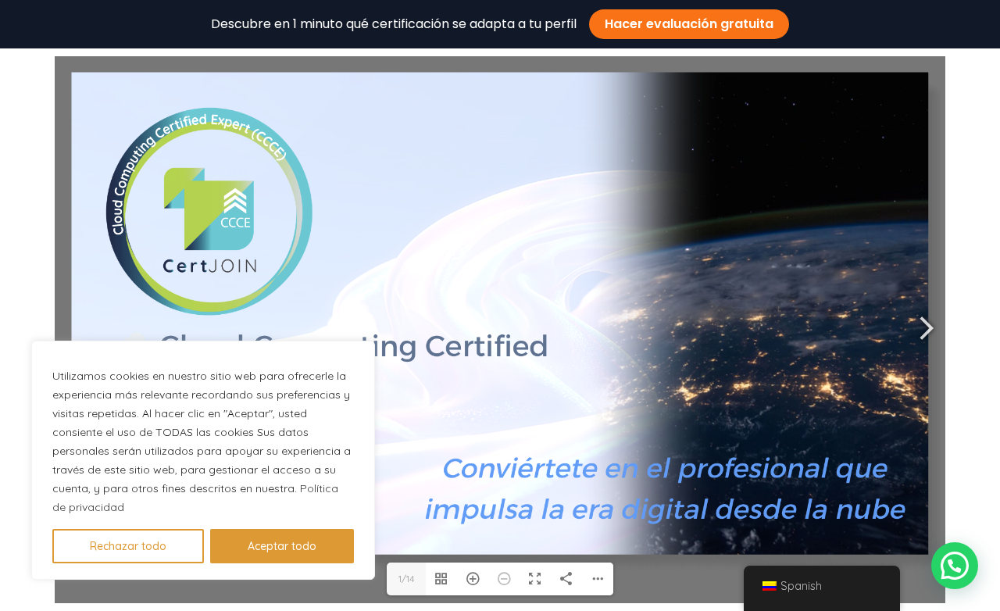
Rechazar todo (128, 546)
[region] (203, 460)
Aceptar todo (282, 546)
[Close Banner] (982, 24)
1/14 (406, 578)
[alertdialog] (500, 24)
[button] (954, 565)
